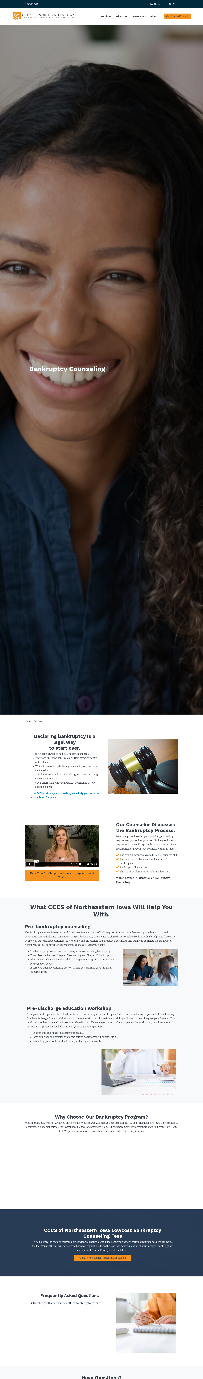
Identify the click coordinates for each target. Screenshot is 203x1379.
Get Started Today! (177, 16)
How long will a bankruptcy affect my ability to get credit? (68, 1303)
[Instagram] (174, 4)
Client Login (155, 4)
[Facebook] (170, 4)
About (154, 16)
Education (122, 16)
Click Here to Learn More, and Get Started (102, 1257)
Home (28, 721)
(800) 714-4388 (31, 4)
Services (106, 16)
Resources (139, 16)
